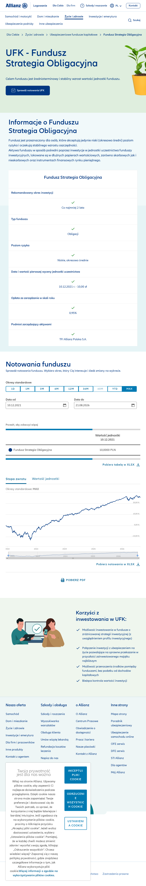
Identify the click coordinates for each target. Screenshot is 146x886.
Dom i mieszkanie (48, 16)
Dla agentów (119, 765)
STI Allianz (117, 758)
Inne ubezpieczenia (51, 24)
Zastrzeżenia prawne (116, 874)
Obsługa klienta (50, 732)
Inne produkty (14, 749)
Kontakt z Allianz (86, 754)
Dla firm (71, 5)
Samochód (12, 714)
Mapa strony (119, 714)
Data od (11, 399)
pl (117, 5)
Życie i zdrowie (74, 16)
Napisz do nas (49, 758)
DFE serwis (118, 751)
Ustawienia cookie (75, 823)
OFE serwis (118, 744)
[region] (73, 428)
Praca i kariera (85, 739)
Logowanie (40, 5)
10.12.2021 (14, 405)
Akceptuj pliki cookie (75, 775)
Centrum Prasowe (87, 721)
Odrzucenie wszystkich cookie (75, 800)
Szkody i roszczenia (53, 714)
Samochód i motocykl (18, 16)
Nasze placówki (85, 747)
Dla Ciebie (58, 5)
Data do (79, 399)
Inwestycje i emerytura (103, 16)
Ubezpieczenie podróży (19, 24)
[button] (134, 20)
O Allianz (81, 714)
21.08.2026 (83, 405)
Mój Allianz (118, 772)
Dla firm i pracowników (20, 742)
